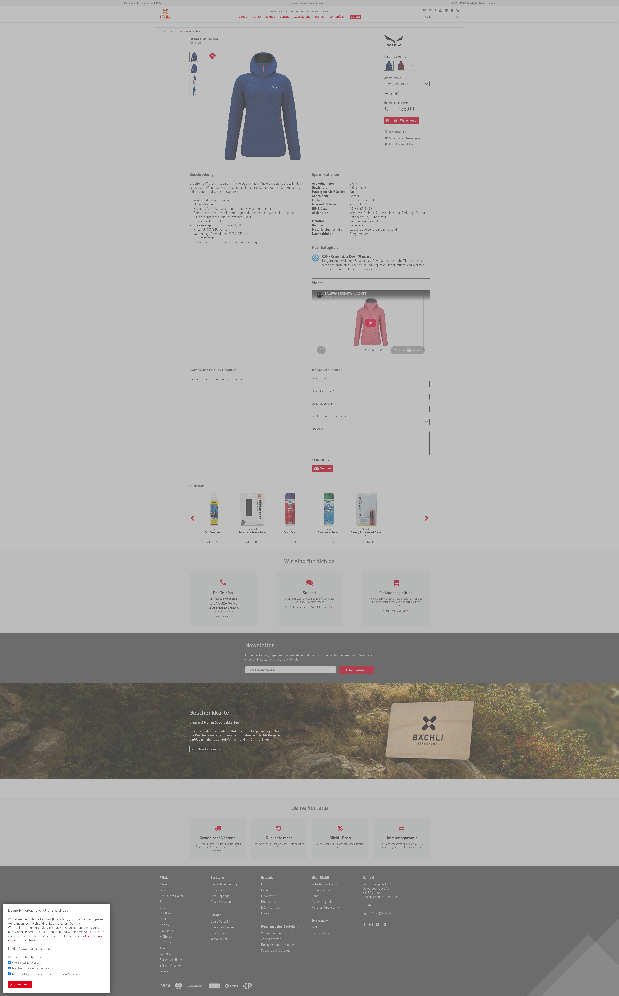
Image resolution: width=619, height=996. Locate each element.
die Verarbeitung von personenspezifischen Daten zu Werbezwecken (47, 974)
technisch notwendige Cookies (27, 957)
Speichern (22, 984)
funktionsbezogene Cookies (26, 962)
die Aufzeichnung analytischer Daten (30, 968)
